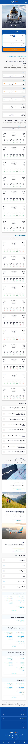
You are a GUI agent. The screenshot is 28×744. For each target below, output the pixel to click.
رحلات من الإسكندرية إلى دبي (21, 692)
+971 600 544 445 (14, 739)
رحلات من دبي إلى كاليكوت (21, 688)
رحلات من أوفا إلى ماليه (21, 657)
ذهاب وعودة (21, 31)
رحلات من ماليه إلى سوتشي (21, 606)
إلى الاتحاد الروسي (11, 56)
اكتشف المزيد (18, 489)
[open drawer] (25, 1)
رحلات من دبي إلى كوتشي (9, 684)
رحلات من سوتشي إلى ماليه (21, 669)
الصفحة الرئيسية (23, 56)
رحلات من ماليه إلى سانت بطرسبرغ (9, 602)
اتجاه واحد (14, 31)
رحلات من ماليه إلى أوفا (21, 597)
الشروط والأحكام (11, 737)
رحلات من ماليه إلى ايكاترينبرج (9, 597)
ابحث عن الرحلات (14, 49)
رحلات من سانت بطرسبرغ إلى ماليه (9, 663)
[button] (14, 408)
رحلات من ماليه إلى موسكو (21, 621)
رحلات (18, 56)
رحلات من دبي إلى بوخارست (21, 684)
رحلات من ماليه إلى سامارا (21, 601)
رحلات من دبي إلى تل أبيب (9, 688)
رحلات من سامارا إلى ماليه (22, 663)
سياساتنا (18, 737)
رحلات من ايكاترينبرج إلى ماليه (9, 658)
